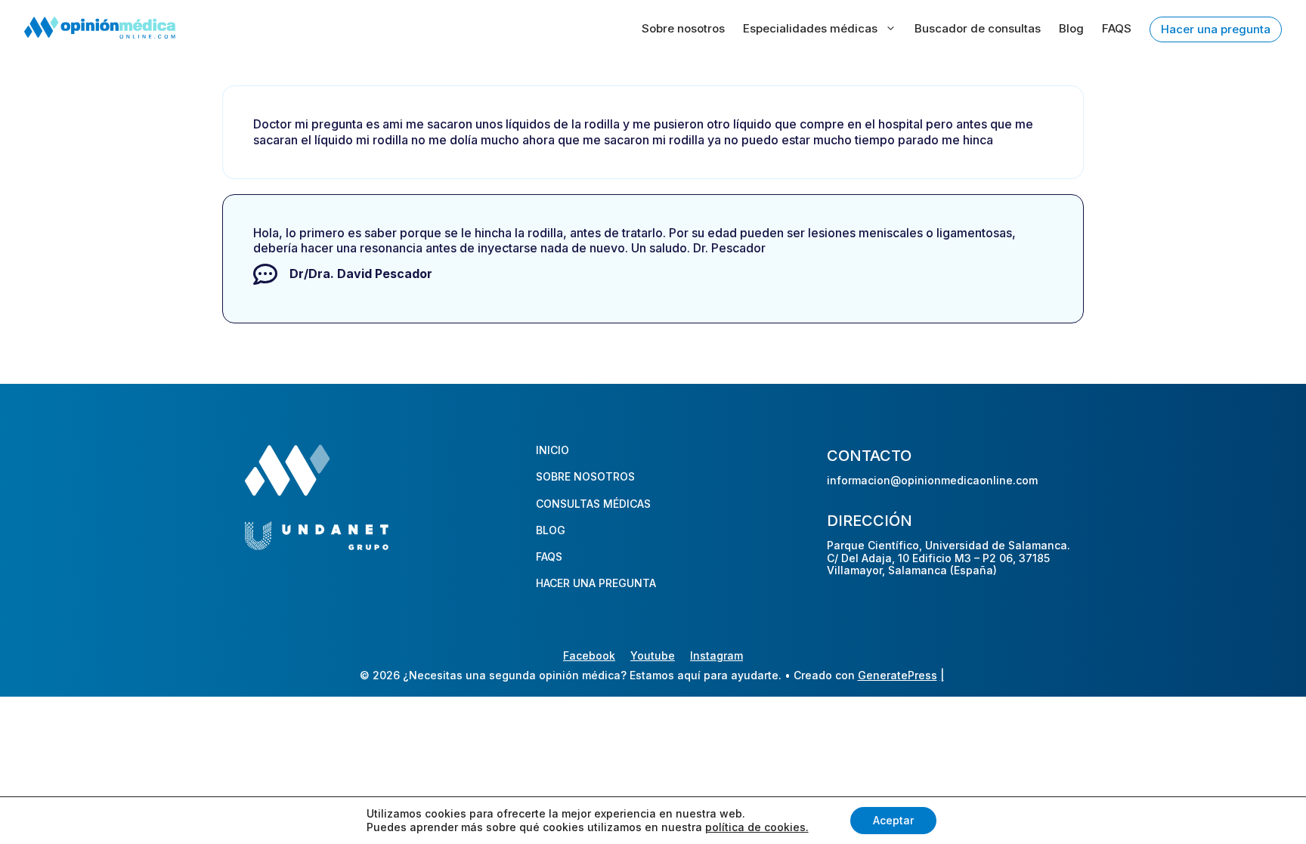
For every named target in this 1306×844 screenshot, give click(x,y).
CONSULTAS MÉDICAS (593, 503)
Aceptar (893, 820)
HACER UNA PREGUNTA (596, 583)
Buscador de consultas (978, 28)
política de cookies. (757, 827)
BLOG (550, 530)
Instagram (716, 655)
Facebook (589, 655)
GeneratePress (897, 675)
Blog (1071, 28)
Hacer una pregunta (1215, 29)
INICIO (552, 450)
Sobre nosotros (683, 28)
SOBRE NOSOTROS (585, 476)
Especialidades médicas (810, 28)
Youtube (652, 655)
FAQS (1116, 28)
